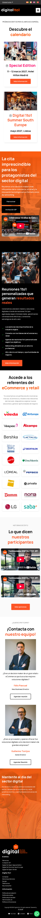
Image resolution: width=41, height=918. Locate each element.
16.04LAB (20, 909)
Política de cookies (7, 895)
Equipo (4, 881)
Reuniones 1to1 (6, 886)
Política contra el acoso (9, 902)
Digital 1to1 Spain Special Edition (12, 865)
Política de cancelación (9, 893)
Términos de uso (7, 900)
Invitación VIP (6, 863)
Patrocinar (5, 860)
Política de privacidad (8, 897)
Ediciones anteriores (8, 879)
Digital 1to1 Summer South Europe (12, 867)
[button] (20, 81)
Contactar (5, 877)
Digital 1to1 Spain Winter (9, 869)
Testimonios (6, 883)
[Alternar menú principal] (38, 10)
